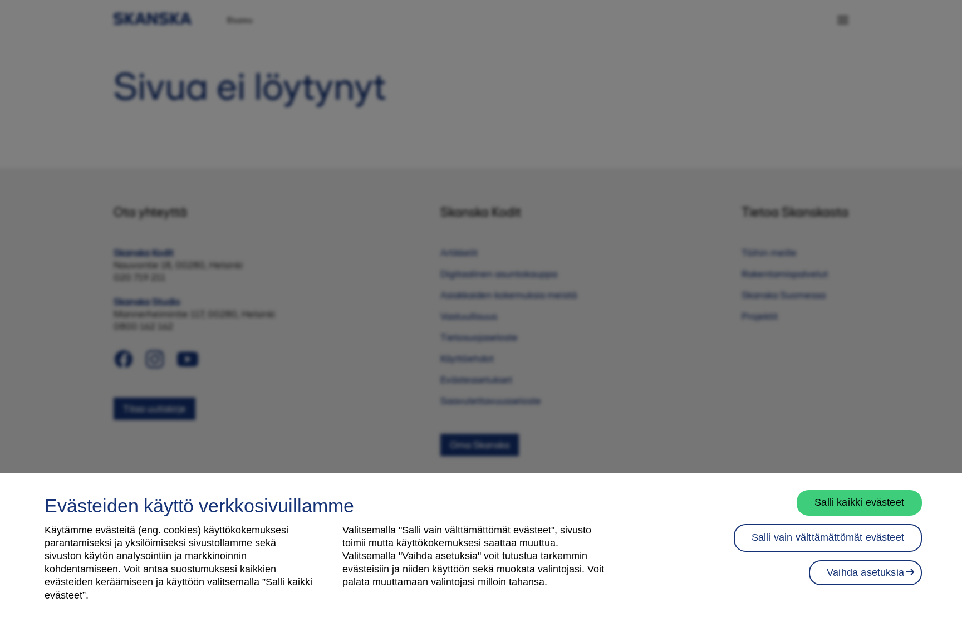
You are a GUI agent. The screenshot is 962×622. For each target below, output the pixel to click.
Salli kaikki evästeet (859, 502)
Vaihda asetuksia (865, 572)
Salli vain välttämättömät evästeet (828, 537)
